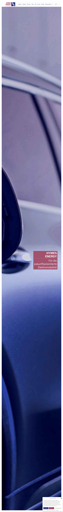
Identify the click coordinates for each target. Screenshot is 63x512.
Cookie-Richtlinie (49, 510)
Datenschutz (53, 510)
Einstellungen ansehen (58, 508)
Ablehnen (51, 508)
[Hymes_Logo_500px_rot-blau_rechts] (10, 4)
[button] (61, 498)
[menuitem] (19, 4)
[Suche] (52, 4)
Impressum (57, 510)
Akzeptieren (46, 508)
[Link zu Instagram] (55, 4)
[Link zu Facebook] (56, 4)
